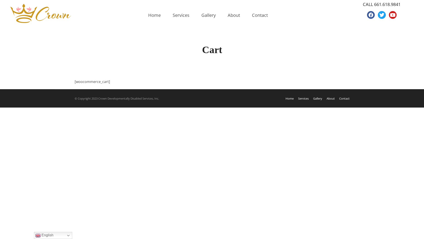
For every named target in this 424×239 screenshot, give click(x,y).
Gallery (208, 15)
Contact (260, 15)
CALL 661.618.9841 (382, 4)
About (234, 15)
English (47, 235)
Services (181, 15)
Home (154, 15)
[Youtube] (393, 15)
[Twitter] (382, 15)
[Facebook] (371, 15)
